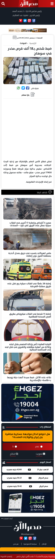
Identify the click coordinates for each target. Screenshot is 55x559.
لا (13, 446)
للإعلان (44, 544)
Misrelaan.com (27, 534)
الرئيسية (32, 43)
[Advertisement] (27, 129)
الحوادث (23, 43)
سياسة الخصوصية (30, 544)
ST (15, 549)
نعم (37, 446)
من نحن (16, 544)
